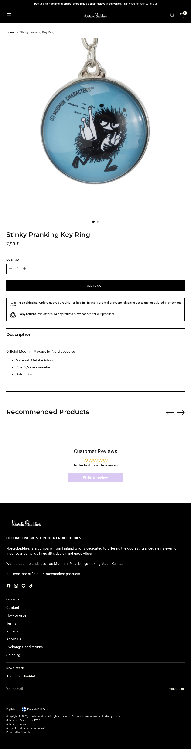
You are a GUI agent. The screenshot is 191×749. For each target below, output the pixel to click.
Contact (12, 608)
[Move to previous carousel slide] (170, 413)
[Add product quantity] (24, 269)
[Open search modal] (172, 15)
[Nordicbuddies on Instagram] (16, 586)
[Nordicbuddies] (95, 15)
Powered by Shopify (18, 732)
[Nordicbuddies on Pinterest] (24, 586)
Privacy (12, 631)
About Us (13, 639)
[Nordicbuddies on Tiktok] (31, 586)
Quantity (13, 259)
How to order (17, 615)
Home (10, 32)
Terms (11, 623)
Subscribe (177, 689)
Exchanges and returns (24, 647)
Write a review (95, 477)
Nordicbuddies (37, 716)
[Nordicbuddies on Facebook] (9, 586)
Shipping (13, 655)
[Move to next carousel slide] (181, 412)
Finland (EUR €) (36, 709)
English (10, 709)
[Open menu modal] (9, 15)
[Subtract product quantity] (11, 269)
